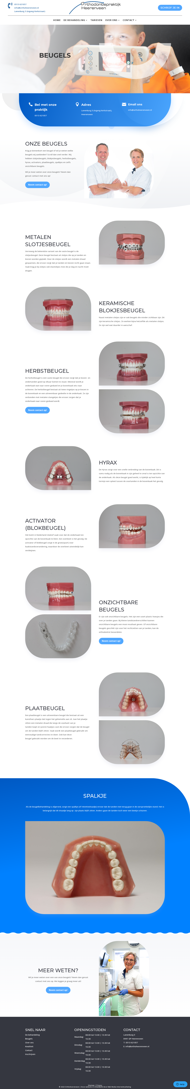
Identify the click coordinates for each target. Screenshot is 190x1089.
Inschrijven (30, 1054)
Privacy (99, 1085)
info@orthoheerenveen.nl (26, 7)
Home (57, 20)
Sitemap (91, 1085)
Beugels (29, 1038)
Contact (128, 20)
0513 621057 (20, 4)
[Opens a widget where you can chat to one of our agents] (180, 1084)
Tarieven (96, 20)
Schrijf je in (170, 7)
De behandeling (74, 20)
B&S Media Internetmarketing (119, 1087)
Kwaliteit (29, 1046)
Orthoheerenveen (72, 1087)
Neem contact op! (37, 184)
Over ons (111, 20)
